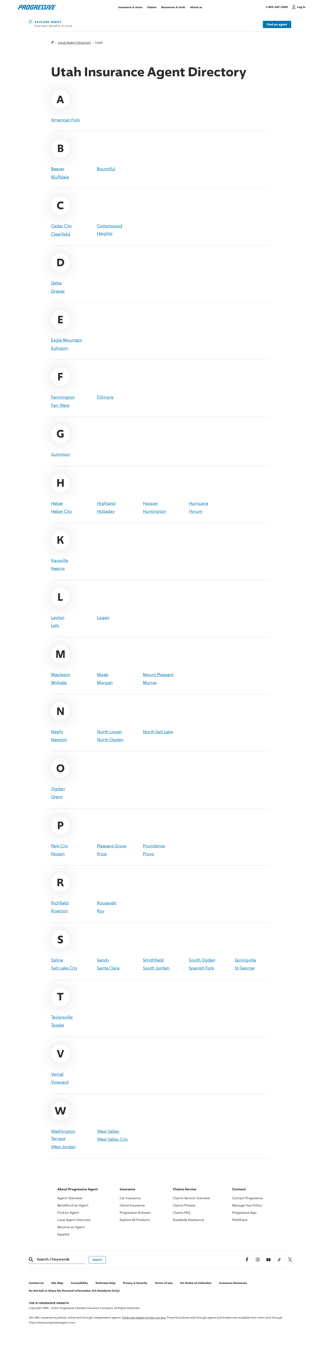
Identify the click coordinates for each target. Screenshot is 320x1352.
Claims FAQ (181, 1212)
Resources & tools (173, 7)
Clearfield (60, 234)
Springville (245, 959)
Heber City (61, 511)
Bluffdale (60, 176)
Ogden (58, 788)
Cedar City (61, 225)
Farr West (60, 405)
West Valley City (112, 1139)
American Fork (65, 119)
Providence (154, 845)
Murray (150, 682)
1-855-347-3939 (278, 7)
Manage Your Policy (247, 1205)
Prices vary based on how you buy (144, 1317)
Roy (100, 910)
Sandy (103, 959)
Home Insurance (132, 1205)
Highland (106, 503)
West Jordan (63, 1146)
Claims (151, 7)
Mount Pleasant (158, 674)
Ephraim (59, 348)
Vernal (57, 1074)
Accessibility (79, 1283)
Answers (135, 1212)
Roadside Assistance (188, 1220)
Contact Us (36, 1283)
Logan (103, 617)
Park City (59, 845)
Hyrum (195, 511)
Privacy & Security (135, 1283)
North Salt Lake (158, 731)
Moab (102, 674)
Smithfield (153, 959)
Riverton (59, 910)
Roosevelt (106, 902)
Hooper (150, 503)
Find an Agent (68, 1212)
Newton (59, 739)
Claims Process (184, 1205)
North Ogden (110, 739)
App (244, 1212)
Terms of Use (164, 1283)
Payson (58, 853)
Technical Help (105, 1283)
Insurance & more (130, 7)
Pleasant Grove (111, 845)
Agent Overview (69, 1198)
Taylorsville (62, 1017)
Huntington (154, 511)
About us (196, 7)
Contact (247, 1198)
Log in (301, 7)
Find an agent (277, 24)
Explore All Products (135, 1220)
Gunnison (60, 454)
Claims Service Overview (191, 1198)
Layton (57, 617)
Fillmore (105, 397)
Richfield (60, 902)
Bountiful (106, 168)
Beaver (57, 168)
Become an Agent (71, 1227)
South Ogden (202, 959)
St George (244, 967)
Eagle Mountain (66, 340)
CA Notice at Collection (196, 1283)
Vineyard (60, 1082)
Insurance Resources (233, 1283)
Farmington (63, 397)
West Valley (108, 1131)
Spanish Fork (201, 967)
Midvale (59, 682)
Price (102, 853)
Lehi (55, 625)
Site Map (57, 1283)
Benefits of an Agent (73, 1205)
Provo (148, 853)
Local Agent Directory (74, 42)
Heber (57, 503)
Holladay (106, 511)
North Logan (109, 731)
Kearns (58, 568)
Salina (57, 959)
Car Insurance (130, 1198)
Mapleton (60, 674)
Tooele (57, 1025)
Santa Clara (108, 967)
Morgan (105, 682)
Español (63, 1234)
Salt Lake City (64, 967)
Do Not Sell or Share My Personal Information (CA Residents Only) (74, 1290)
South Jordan (156, 967)
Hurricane (198, 503)
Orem (57, 796)
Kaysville (59, 560)
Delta (56, 282)
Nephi (57, 731)
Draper (58, 291)
